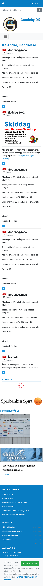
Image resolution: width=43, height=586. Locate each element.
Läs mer (6, 475)
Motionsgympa (17, 50)
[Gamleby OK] (10, 24)
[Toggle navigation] (5, 36)
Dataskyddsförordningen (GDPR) (15, 510)
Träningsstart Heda (10, 535)
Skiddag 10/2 (16, 112)
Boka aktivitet (7, 494)
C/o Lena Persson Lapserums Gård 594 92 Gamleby (13, 555)
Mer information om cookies (13, 515)
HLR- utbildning (8, 527)
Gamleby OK (30, 20)
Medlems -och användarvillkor (14, 502)
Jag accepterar (31, 563)
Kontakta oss (7, 498)
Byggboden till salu (10, 539)
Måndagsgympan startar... (12, 531)
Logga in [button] (34, 3)
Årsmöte (13, 357)
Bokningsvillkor (8, 506)
